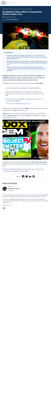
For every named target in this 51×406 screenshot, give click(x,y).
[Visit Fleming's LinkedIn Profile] (4, 207)
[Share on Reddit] (34, 176)
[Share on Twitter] (27, 176)
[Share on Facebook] (23, 176)
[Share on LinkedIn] (30, 176)
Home (4, 9)
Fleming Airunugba (13, 19)
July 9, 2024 (27, 103)
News (7, 9)
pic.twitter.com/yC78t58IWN (12, 101)
